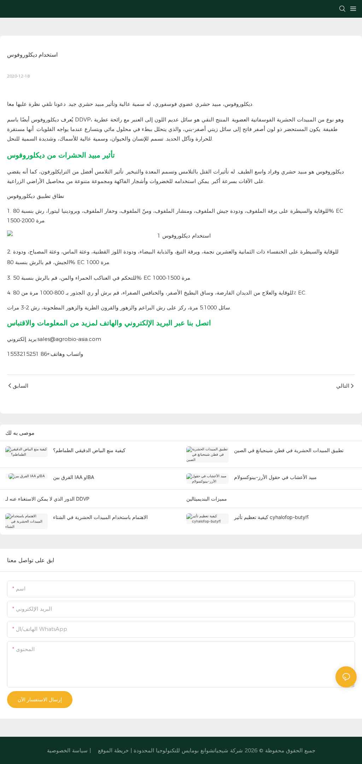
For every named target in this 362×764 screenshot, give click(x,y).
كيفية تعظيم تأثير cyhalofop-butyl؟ (271, 517)
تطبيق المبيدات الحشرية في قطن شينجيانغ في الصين (289, 450)
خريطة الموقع (113, 750)
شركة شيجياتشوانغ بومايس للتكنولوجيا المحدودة (189, 750)
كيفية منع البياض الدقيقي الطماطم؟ (89, 450)
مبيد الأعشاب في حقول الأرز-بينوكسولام (275, 477)
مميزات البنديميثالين (206, 499)
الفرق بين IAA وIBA (73, 477)
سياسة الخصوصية (67, 750)
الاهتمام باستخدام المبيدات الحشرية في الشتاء (100, 517)
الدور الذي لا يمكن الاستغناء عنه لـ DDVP (47, 499)
